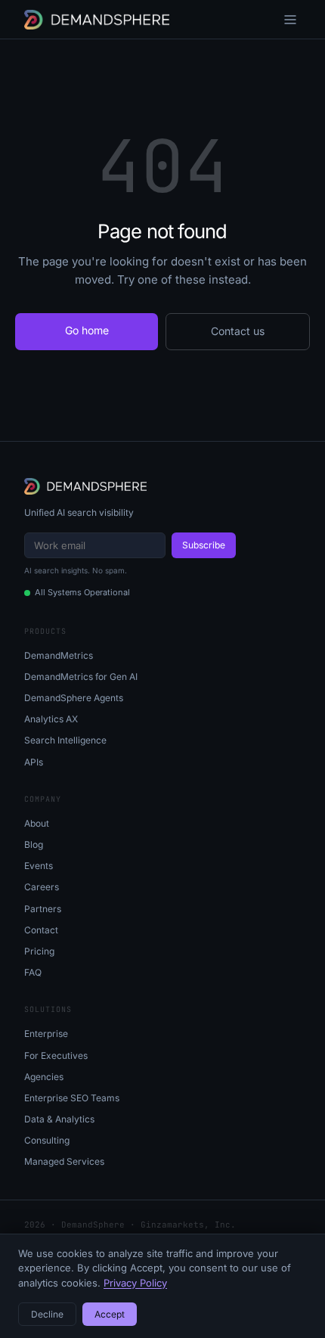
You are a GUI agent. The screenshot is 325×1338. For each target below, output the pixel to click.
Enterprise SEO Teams (71, 1098)
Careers (41, 887)
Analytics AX (51, 719)
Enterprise (46, 1033)
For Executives (56, 1055)
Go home (87, 330)
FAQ (33, 972)
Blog (33, 844)
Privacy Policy (135, 1283)
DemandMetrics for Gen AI (81, 676)
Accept (109, 1314)
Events (38, 865)
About (36, 823)
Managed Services (64, 1161)
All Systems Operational (82, 592)
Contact (41, 930)
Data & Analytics (59, 1119)
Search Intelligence (65, 740)
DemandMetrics (58, 655)
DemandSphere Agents (73, 697)
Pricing (39, 951)
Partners (42, 908)
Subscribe (203, 545)
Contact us (238, 330)
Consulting (47, 1140)
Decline (47, 1314)
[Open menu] (290, 19)
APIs (33, 762)
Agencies (43, 1076)
